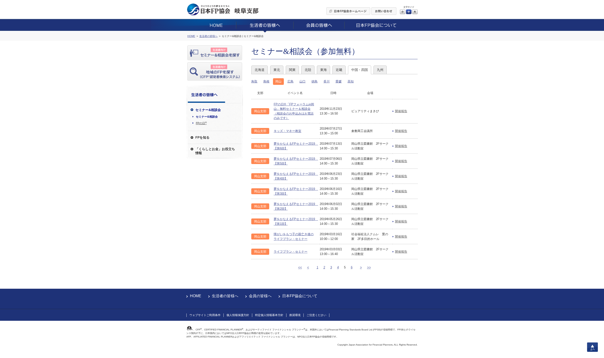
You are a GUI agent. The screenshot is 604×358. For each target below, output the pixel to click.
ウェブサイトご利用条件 (205, 315)
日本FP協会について (299, 296)
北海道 (259, 70)
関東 (292, 70)
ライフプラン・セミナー (290, 251)
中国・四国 (359, 70)
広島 (290, 81)
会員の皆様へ (260, 296)
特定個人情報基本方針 (269, 315)
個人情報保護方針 (237, 315)
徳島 (314, 81)
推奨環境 (295, 315)
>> (369, 267)
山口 (302, 81)
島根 (266, 81)
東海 (323, 70)
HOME (195, 296)
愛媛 (339, 81)
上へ (592, 347)
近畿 (339, 70)
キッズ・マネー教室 (287, 131)
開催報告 (401, 111)
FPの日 (201, 123)
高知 (351, 81)
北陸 (308, 70)
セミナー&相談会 (207, 116)
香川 (326, 81)
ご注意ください (316, 315)
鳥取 (254, 81)
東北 (276, 70)
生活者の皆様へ (225, 296)
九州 (380, 70)
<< (300, 267)
